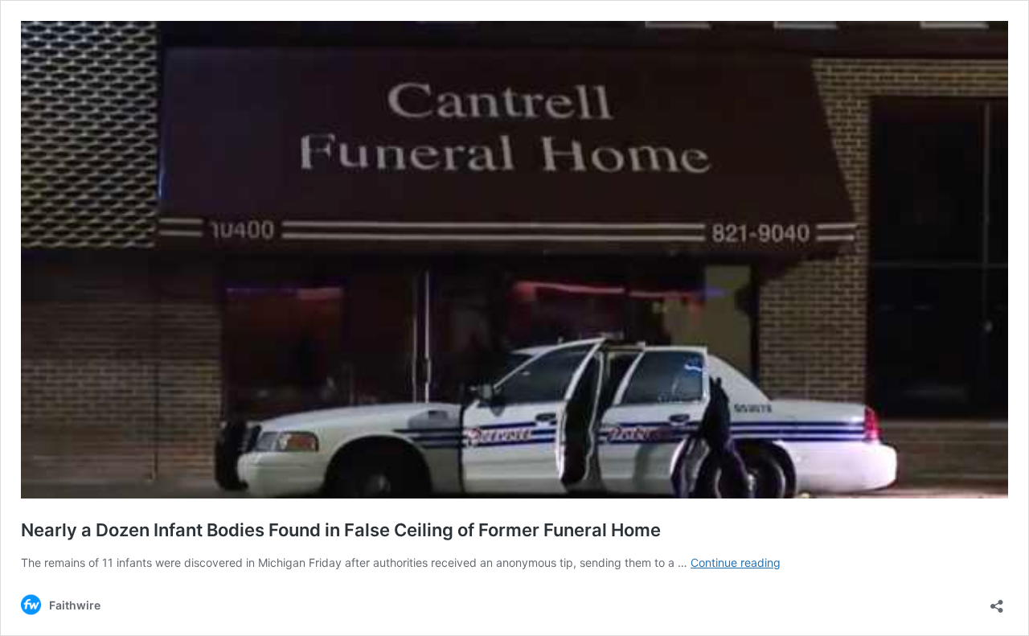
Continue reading (736, 562)
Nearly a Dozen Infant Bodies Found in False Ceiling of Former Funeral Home (341, 529)
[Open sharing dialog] (997, 601)
